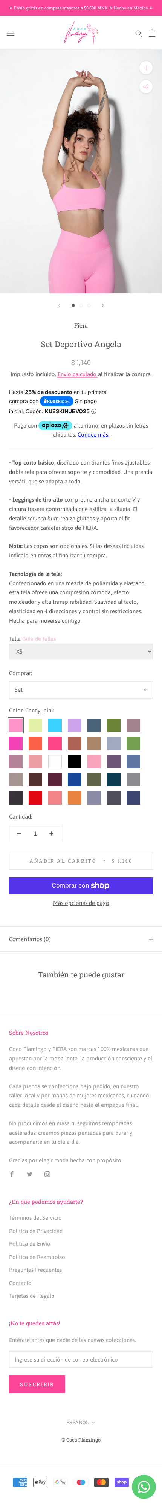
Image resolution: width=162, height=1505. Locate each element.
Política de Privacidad (36, 1231)
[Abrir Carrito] (152, 33)
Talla (15, 639)
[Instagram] (47, 1174)
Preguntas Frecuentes (35, 1269)
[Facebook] (12, 1174)
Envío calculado (78, 374)
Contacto (20, 1283)
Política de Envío (29, 1243)
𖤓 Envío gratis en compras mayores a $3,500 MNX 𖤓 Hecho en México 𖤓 (81, 8)
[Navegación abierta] (10, 33)
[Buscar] (138, 32)
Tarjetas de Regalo (32, 1296)
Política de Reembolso (37, 1257)
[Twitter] (29, 1174)
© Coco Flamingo (81, 1439)
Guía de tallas (39, 639)
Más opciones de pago (81, 903)
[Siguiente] (103, 305)
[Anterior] (59, 305)
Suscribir (37, 1384)
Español (77, 1422)
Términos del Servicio (35, 1217)
